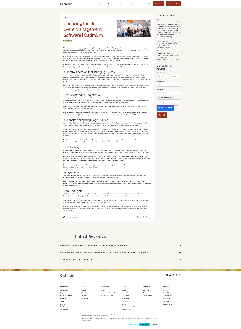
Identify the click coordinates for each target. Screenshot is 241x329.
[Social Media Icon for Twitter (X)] (149, 217)
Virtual (62, 301)
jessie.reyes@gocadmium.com (167, 59)
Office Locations (148, 296)
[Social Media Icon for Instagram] (146, 217)
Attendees (64, 310)
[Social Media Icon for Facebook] (143, 217)
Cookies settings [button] (134, 324)
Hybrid (62, 304)
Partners (125, 301)
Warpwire (84, 298)
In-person (63, 298)
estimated (66, 60)
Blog (103, 290)
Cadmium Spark (107, 296)
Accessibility (126, 310)
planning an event (95, 75)
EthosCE (84, 293)
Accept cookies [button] (144, 324)
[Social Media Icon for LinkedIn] (137, 217)
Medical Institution (66, 296)
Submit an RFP (173, 4)
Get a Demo (167, 301)
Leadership (64, 307)
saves (71, 167)
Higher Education (66, 293)
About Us (146, 290)
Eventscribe (85, 296)
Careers (145, 293)
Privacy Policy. (104, 315)
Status (124, 304)
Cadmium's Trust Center (130, 307)
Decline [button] (155, 324)
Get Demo (158, 4)
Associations (64, 290)
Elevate (83, 290)
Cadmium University (108, 293)
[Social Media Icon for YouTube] (140, 217)
